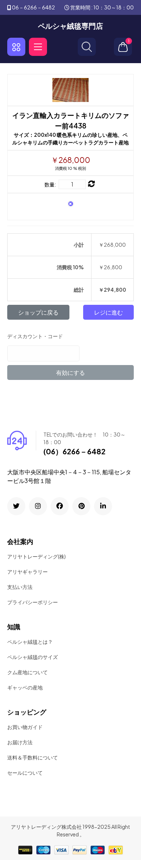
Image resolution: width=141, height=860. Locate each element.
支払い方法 (20, 586)
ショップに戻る (38, 312)
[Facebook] (60, 506)
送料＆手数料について (32, 757)
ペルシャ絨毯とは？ (30, 641)
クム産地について (27, 672)
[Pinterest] (81, 506)
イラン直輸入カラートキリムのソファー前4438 (70, 120)
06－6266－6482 (33, 7)
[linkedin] (103, 506)
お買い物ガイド (25, 727)
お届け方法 (20, 742)
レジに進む (108, 312)
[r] (16, 506)
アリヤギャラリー (27, 571)
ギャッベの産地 (25, 687)
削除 (70, 205)
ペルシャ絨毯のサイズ (32, 657)
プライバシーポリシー (32, 602)
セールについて (25, 772)
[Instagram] (38, 506)
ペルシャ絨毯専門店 (70, 25)
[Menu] (38, 47)
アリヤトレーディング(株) (36, 556)
